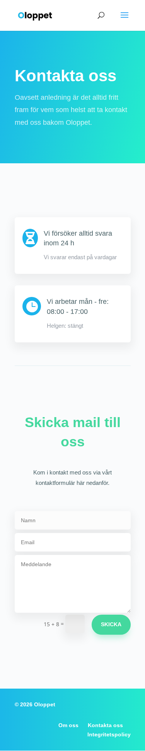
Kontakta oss (105, 725)
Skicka (111, 624)
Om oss (68, 725)
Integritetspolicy (109, 734)
